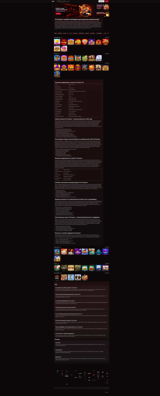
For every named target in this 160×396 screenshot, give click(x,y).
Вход (107, 1)
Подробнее (58, 13)
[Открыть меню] (58, 1)
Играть (57, 44)
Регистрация (101, 1)
